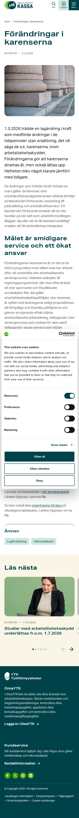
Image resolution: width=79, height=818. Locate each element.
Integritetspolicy (45, 796)
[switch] (69, 407)
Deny (39, 480)
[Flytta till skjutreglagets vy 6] (46, 649)
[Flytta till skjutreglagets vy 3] (38, 649)
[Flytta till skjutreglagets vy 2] (35, 649)
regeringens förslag (46, 505)
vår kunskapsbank (55, 492)
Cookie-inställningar (43, 800)
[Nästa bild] (71, 649)
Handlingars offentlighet (19, 796)
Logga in (63, 7)
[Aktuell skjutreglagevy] (33, 649)
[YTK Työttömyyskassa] (18, 5)
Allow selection (39, 468)
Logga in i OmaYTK (19, 724)
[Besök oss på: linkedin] (31, 775)
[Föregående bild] (63, 649)
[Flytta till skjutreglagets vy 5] (43, 649)
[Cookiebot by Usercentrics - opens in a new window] (59, 334)
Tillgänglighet (66, 796)
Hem (7, 21)
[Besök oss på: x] (15, 775)
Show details (59, 444)
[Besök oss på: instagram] (23, 775)
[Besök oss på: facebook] (7, 775)
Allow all (39, 456)
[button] (53, 5)
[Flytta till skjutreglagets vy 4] (41, 649)
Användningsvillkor (18, 800)
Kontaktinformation (19, 763)
